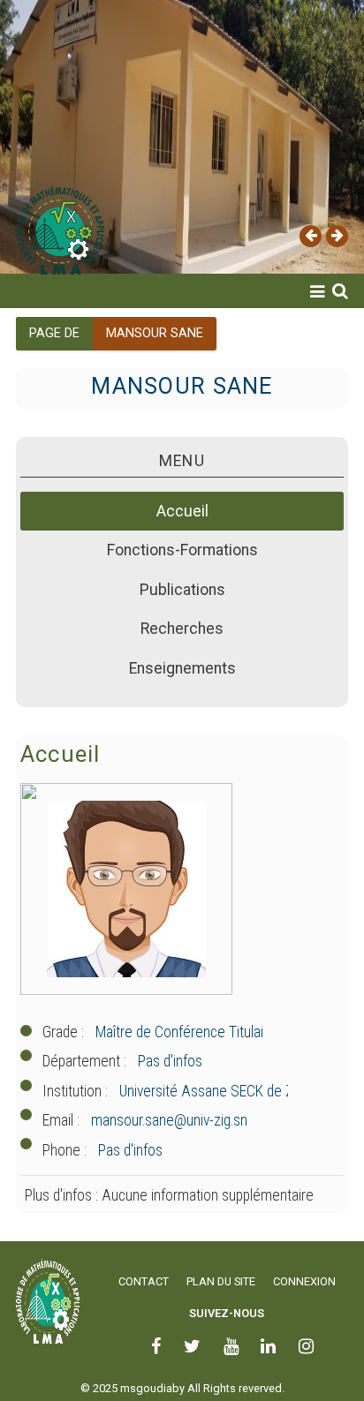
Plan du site (220, 1281)
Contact (143, 1281)
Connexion (304, 1281)
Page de (54, 333)
